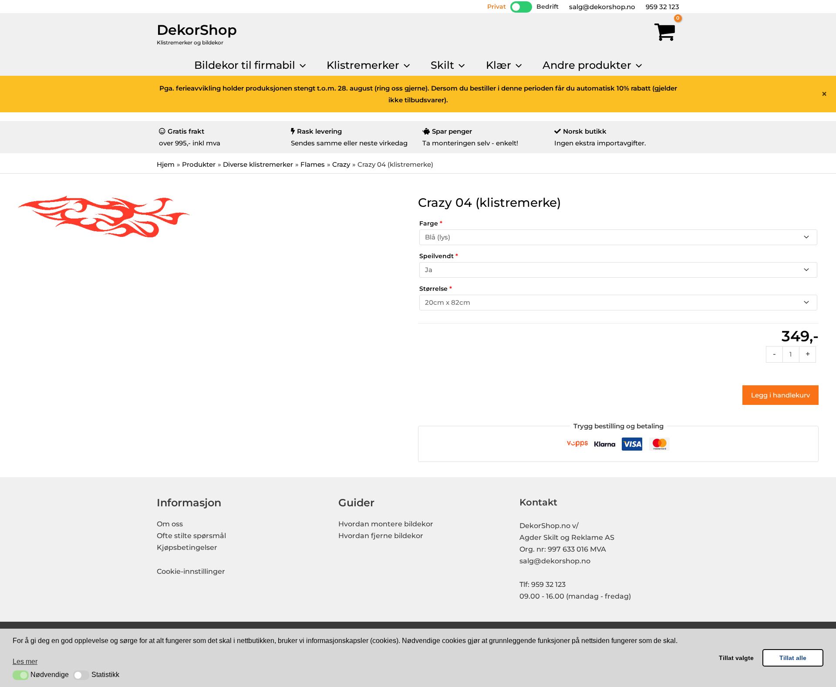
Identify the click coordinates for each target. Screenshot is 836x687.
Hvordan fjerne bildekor (380, 536)
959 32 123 (661, 7)
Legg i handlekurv (780, 395)
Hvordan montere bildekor (385, 524)
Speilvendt (438, 256)
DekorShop (197, 29)
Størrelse (435, 288)
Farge (430, 223)
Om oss (170, 524)
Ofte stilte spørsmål (191, 536)
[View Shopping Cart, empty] (665, 34)
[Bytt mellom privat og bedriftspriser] (521, 7)
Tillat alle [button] (792, 657)
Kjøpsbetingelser (187, 547)
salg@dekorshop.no (601, 7)
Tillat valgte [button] (736, 657)
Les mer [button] (25, 661)
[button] (21, 675)
